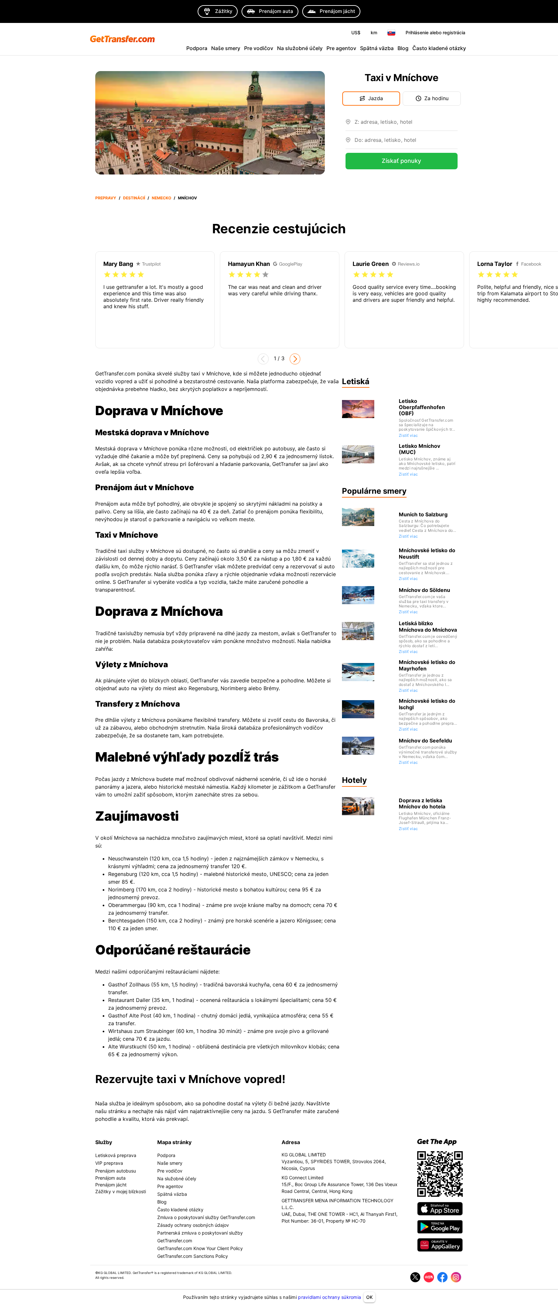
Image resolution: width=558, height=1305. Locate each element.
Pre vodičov (258, 48)
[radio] (107, 275)
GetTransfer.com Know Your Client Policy (200, 1248)
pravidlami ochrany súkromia (329, 1297)
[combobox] (406, 124)
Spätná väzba (377, 48)
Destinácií (134, 197)
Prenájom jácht (111, 1184)
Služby (103, 1142)
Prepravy (105, 197)
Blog (403, 48)
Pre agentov (341, 48)
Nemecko (161, 197)
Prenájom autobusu (115, 1170)
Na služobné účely (300, 48)
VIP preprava (109, 1163)
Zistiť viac (408, 435)
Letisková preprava (115, 1155)
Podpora (196, 48)
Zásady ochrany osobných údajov (193, 1225)
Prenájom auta (110, 1178)
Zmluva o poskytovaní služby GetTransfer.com (206, 1217)
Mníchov (187, 197)
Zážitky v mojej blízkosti (120, 1191)
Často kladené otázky (439, 48)
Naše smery (225, 48)
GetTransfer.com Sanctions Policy (192, 1256)
